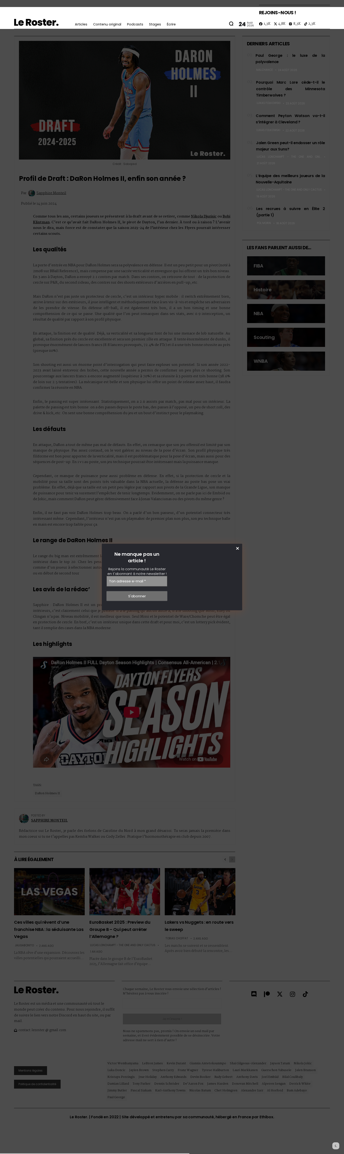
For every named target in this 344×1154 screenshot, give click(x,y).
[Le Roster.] (36, 22)
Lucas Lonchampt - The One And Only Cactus (289, 157)
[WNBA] (286, 361)
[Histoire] (286, 289)
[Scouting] (286, 337)
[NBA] (286, 313)
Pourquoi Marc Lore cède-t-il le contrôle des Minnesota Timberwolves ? (290, 89)
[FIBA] (286, 265)
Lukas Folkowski (269, 103)
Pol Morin (264, 223)
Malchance (264, 70)
